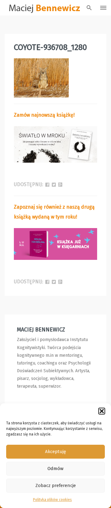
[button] (102, 411)
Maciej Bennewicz (41, 329)
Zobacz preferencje (55, 485)
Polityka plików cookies (52, 500)
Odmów (55, 468)
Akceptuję (55, 451)
